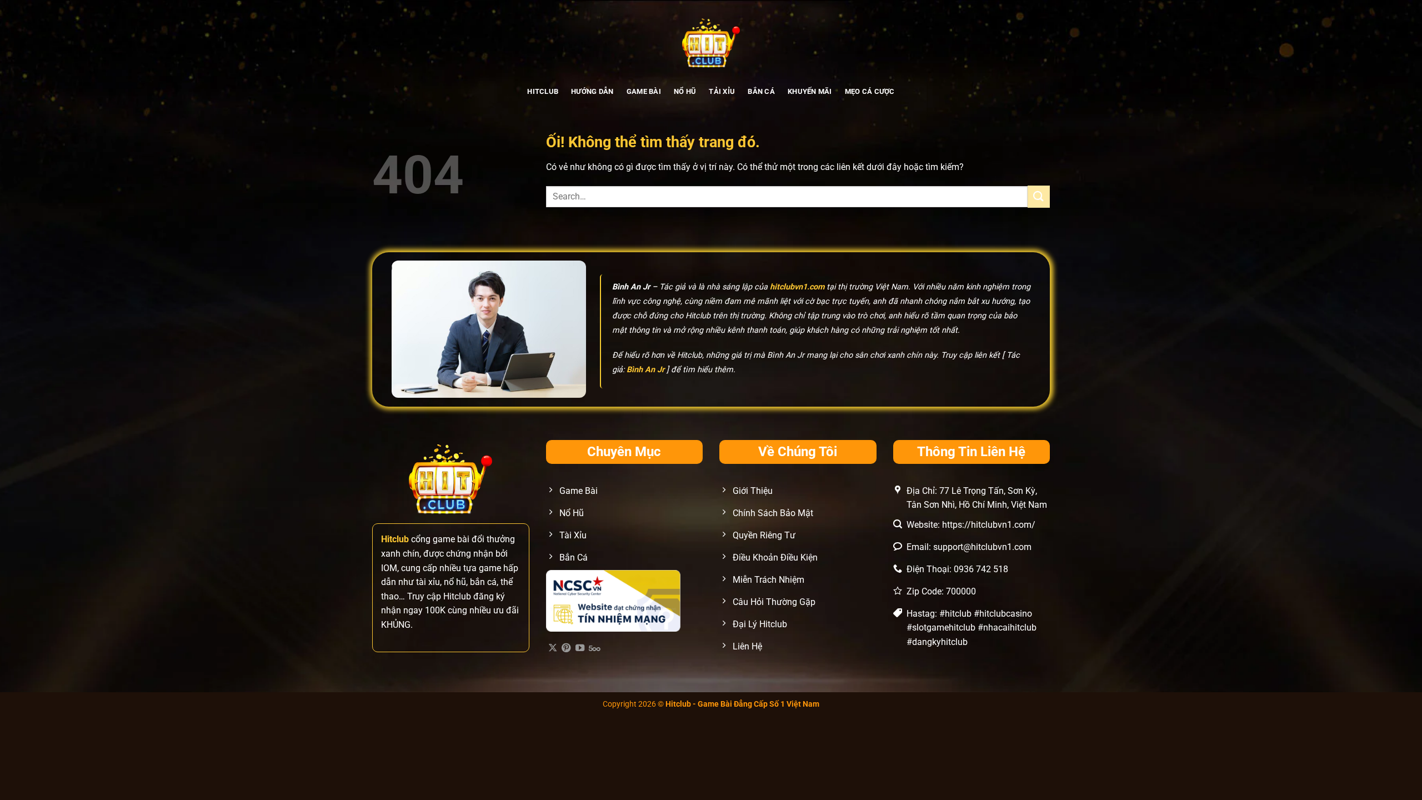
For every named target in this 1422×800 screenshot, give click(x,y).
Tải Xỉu (722, 91)
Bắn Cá (761, 91)
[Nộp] (1039, 196)
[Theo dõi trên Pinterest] (566, 648)
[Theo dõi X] (552, 648)
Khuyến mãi (810, 91)
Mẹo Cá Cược (870, 91)
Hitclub (542, 91)
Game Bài (644, 91)
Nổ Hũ (685, 91)
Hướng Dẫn (592, 91)
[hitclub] (711, 42)
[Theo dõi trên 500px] (594, 648)
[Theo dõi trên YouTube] (579, 648)
